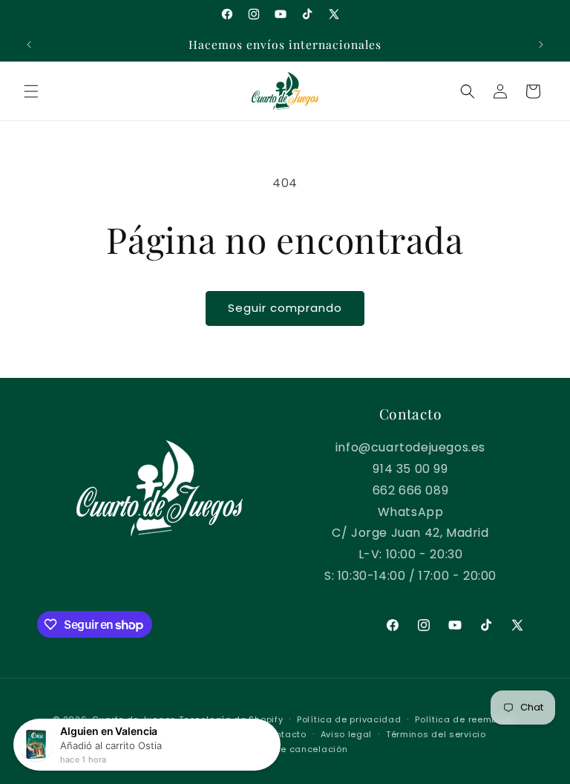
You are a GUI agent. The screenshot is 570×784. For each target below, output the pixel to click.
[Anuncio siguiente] (541, 44)
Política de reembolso (466, 719)
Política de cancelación (291, 749)
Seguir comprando (285, 308)
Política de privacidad (349, 719)
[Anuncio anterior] (29, 44)
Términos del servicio (436, 734)
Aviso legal (347, 734)
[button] (31, 91)
